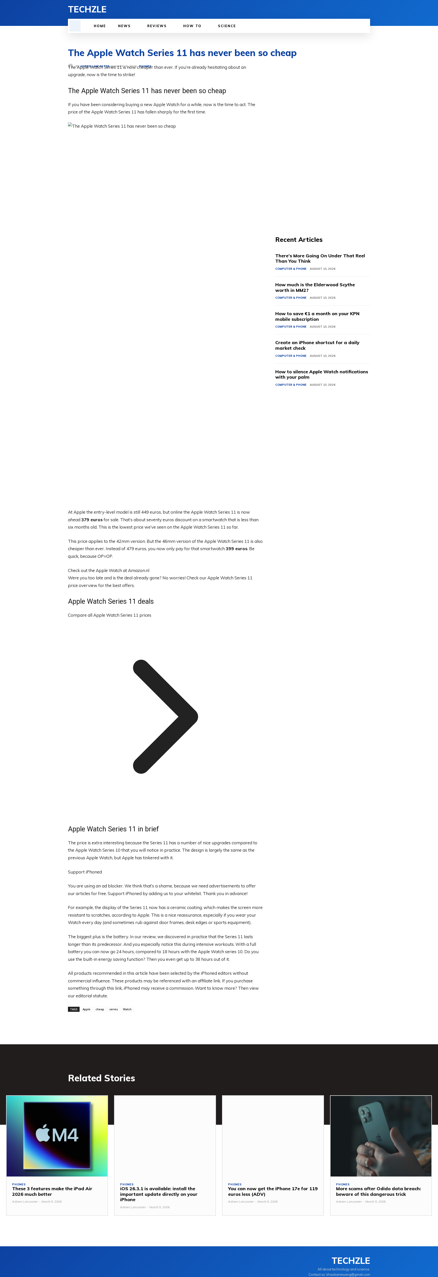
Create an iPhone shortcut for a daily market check (317, 345)
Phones (19, 1184)
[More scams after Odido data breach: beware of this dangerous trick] (381, 1136)
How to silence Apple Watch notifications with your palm (321, 374)
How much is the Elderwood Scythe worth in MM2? (315, 287)
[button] (75, 25)
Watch (127, 1009)
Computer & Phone (290, 269)
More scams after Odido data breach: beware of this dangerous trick (378, 1191)
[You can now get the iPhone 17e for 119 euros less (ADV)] (273, 1136)
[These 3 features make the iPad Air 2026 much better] (57, 1136)
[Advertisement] (323, 139)
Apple (86, 1009)
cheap (100, 1009)
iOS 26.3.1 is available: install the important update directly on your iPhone (158, 1194)
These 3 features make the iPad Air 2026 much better (52, 1191)
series (113, 1009)
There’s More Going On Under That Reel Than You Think (320, 258)
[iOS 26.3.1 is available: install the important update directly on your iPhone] (165, 1136)
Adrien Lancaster (25, 1201)
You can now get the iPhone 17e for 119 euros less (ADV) (273, 1191)
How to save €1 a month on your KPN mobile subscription (317, 316)
